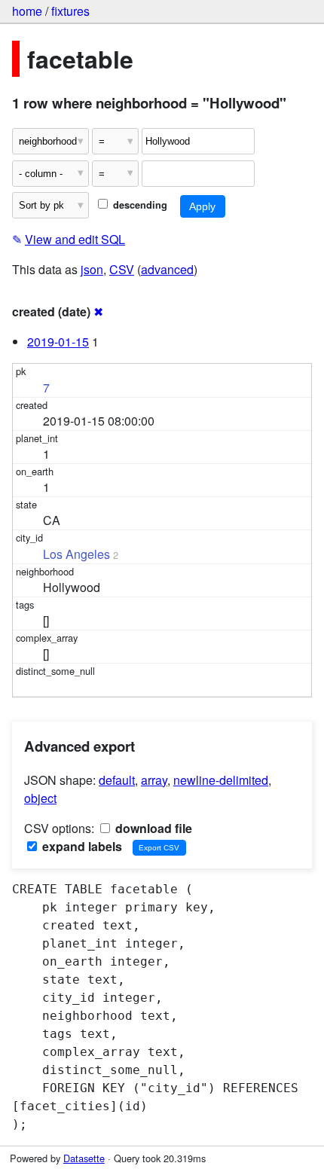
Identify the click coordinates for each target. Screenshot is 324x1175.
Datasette (84, 1158)
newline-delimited (220, 780)
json (92, 269)
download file (152, 828)
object (40, 798)
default (117, 780)
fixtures (70, 11)
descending (138, 205)
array (154, 780)
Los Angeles (76, 554)
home (27, 11)
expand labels (80, 846)
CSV (121, 269)
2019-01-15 (58, 341)
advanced (167, 269)
